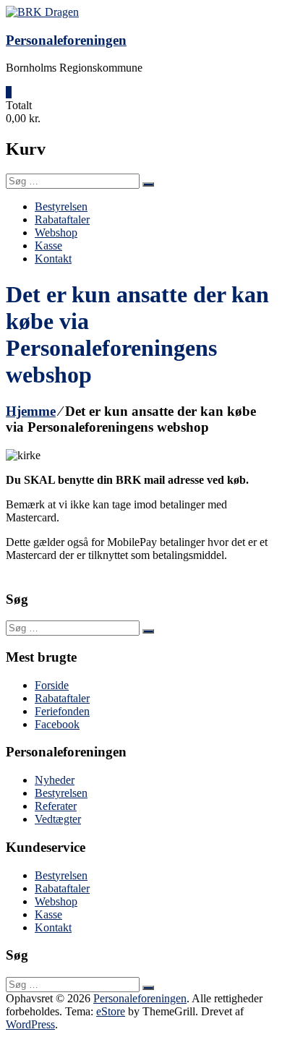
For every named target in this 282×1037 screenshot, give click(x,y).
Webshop (56, 232)
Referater (56, 806)
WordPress (30, 1024)
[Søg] (148, 184)
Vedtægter (58, 819)
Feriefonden (62, 711)
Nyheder (54, 780)
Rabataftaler (62, 219)
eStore (110, 1011)
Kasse (48, 245)
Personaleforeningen (66, 40)
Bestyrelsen (61, 206)
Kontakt (53, 258)
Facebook (57, 724)
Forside (52, 685)
